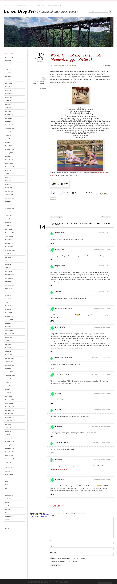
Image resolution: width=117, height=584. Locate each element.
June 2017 (8, 104)
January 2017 (9, 118)
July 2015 (8, 173)
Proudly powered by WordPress (38, 581)
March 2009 (8, 438)
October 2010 (9, 372)
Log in (7, 528)
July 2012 (8, 299)
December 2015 (9, 156)
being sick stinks (37, 81)
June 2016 (8, 139)
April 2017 (8, 107)
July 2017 (8, 100)
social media (8, 505)
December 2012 (9, 281)
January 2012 (9, 319)
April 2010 (8, 393)
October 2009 (9, 413)
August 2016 (8, 132)
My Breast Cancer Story (23, 5)
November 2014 (9, 201)
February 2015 (9, 191)
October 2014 (9, 205)
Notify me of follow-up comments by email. (68, 558)
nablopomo (43, 86)
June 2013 (8, 260)
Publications (40, 5)
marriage (7, 492)
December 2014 (9, 198)
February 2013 (9, 274)
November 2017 (9, 93)
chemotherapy (42, 83)
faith (6, 481)
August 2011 (8, 337)
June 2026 (8, 69)
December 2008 (9, 448)
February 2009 (9, 441)
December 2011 (9, 323)
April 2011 (8, 351)
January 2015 (9, 194)
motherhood (8, 499)
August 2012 (8, 295)
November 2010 (9, 368)
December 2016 (9, 121)
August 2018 (8, 90)
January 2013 (9, 278)
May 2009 (8, 431)
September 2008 (10, 459)
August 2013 (8, 253)
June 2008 (8, 462)
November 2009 (9, 410)
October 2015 (9, 163)
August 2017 (8, 97)
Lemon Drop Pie (19, 11)
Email (52, 546)
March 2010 (8, 396)
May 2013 (8, 264)
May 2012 (8, 306)
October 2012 (9, 288)
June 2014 (8, 219)
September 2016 (10, 128)
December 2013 (9, 239)
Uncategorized (9, 516)
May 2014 (8, 222)
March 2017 (8, 111)
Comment (53, 515)
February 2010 (9, 399)
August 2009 (8, 420)
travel (6, 512)
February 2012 (9, 316)
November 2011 (9, 326)
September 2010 (10, 375)
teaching (7, 509)
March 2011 (8, 354)
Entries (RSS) (9, 57)
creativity (7, 478)
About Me (8, 5)
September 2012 (10, 292)
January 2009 (9, 445)
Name (51, 540)
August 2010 (8, 379)
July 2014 (8, 215)
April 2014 (8, 226)
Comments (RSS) (10, 60)
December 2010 (9, 365)
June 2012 (8, 302)
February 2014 (9, 233)
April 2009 (8, 434)
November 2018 (9, 86)
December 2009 (9, 406)
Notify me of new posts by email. (65, 562)
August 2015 (8, 170)
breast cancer (71, 65)
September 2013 (10, 250)
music (7, 502)
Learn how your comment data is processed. (39, 515)
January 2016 (9, 153)
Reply (52, 243)
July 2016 (8, 135)
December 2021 (9, 76)
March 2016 (8, 146)
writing (7, 519)
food (6, 488)
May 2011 (8, 347)
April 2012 (8, 309)
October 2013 (9, 246)
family (7, 485)
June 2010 (8, 386)
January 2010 (9, 403)
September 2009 (10, 417)
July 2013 (8, 257)
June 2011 (8, 344)
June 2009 (8, 427)
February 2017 (9, 114)
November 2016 (9, 125)
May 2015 (8, 180)
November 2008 (9, 452)
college (37, 86)
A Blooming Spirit (61, 469)
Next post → (106, 217)
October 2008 (9, 455)
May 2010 (8, 389)
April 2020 (8, 79)
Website (53, 552)
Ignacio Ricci (64, 581)
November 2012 (9, 285)
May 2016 (8, 142)
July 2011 (8, 340)
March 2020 (8, 83)
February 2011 (9, 358)
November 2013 (9, 243)
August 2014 (8, 212)
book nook (8, 471)
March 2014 (8, 229)
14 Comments (107, 65)
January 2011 (9, 361)
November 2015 (9, 160)
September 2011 (9, 333)
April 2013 (8, 267)
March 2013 (8, 271)
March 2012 (8, 312)
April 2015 (8, 184)
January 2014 (9, 236)
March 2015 (8, 187)
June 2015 (8, 177)
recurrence (43, 88)
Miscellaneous (9, 495)
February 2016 (9, 149)
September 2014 (10, 208)
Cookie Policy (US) (54, 5)
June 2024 (8, 73)
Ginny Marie (61, 65)
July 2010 (8, 382)
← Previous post (57, 217)
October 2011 (9, 330)
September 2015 (10, 166)
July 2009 (8, 424)
